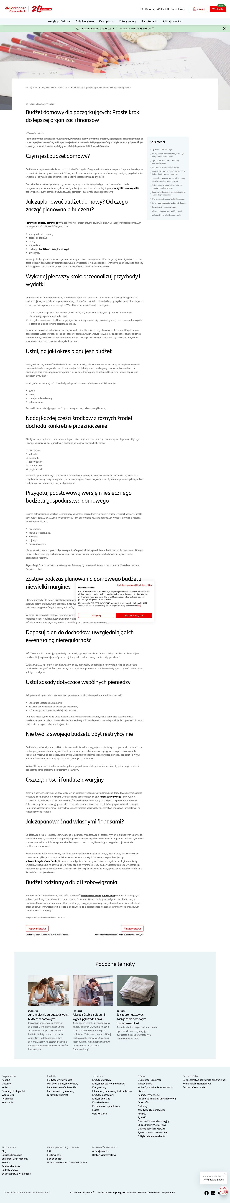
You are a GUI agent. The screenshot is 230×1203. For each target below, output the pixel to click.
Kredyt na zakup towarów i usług (108, 1083)
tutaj (139, 605)
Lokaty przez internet (57, 1095)
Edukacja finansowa (46, 87)
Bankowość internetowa (104, 1155)
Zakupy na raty (127, 21)
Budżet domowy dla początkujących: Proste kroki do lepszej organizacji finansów (101, 87)
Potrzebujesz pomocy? (213, 1176)
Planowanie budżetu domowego (42, 222)
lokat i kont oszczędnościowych (54, 249)
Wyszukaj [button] (149, 9)
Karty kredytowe (84, 21)
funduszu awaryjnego (110, 796)
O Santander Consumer (149, 1079)
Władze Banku (145, 1083)
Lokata (95, 1110)
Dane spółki (143, 1102)
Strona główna (31, 87)
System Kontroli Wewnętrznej (152, 1132)
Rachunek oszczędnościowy (60, 1091)
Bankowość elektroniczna (104, 1147)
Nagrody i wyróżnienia (149, 1095)
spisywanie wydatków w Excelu (41, 861)
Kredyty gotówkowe (59, 21)
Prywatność (89, 1192)
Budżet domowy (62, 87)
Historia (141, 1091)
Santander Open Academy (15, 1158)
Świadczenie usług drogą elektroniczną (116, 1192)
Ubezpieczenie (99, 1113)
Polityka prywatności (126, 584)
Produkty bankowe (11, 1166)
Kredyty (6, 1162)
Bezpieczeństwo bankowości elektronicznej (204, 1079)
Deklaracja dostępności (13, 1091)
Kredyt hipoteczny (101, 1098)
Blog (4, 1151)
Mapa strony (168, 1192)
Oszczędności (106, 21)
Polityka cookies (144, 584)
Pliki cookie (75, 1192)
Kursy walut (8, 1102)
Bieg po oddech (54, 1158)
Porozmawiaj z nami (213, 1179)
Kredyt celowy (99, 1087)
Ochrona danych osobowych (151, 1128)
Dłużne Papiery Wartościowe (152, 1125)
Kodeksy (142, 1113)
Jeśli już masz (99, 1076)
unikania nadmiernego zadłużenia (98, 895)
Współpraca (8, 1095)
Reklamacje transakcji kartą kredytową (157, 1098)
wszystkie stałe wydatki (126, 188)
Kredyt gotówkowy (101, 1079)
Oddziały (6, 1083)
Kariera (5, 1087)
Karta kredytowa (100, 1102)
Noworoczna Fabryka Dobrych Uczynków (67, 1162)
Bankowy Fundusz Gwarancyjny (153, 1121)
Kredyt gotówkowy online (59, 1079)
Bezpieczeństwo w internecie (16, 1173)
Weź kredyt (218, 9)
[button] (153, 28)
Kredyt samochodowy (103, 1095)
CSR (49, 1151)
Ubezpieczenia (149, 21)
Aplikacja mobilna (172, 21)
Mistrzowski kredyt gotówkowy (62, 1083)
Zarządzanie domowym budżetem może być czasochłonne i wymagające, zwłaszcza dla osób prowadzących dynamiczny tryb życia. (137, 1024)
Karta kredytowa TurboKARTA (62, 1087)
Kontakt (6, 1079)
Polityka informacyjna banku (151, 1136)
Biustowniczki (54, 1155)
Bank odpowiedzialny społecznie (63, 1147)
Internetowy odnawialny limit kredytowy (112, 1091)
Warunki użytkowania (149, 1192)
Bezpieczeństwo (191, 1076)
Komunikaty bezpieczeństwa (197, 1083)
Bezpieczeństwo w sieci (194, 1087)
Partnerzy (142, 1106)
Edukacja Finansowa (12, 1155)
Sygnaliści (142, 1117)
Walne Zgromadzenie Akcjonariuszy (155, 1087)
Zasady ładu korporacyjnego (151, 1110)
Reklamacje (7, 1098)
